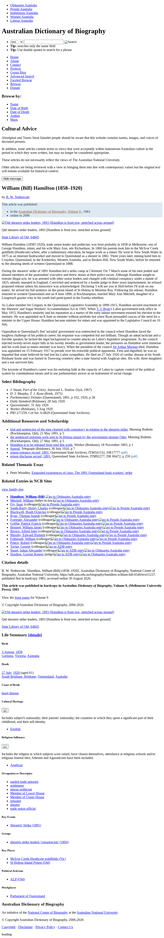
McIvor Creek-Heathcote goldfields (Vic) (38, 859)
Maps (14, 119)
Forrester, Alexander (24, 519)
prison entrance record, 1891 (29, 452)
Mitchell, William (22, 500)
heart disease (10, 693)
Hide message (12, 178)
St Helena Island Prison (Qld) (30, 862)
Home (14, 57)
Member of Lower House (27, 793)
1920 (16, 672)
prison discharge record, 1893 (30, 456)
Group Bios (18, 72)
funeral (15, 448)
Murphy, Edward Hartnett (27, 535)
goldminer (17, 785)
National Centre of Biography (48, 912)
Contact (15, 65)
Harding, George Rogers (27, 554)
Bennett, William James (26, 527)
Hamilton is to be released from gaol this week (41, 445)
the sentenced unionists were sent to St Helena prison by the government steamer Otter (68, 437)
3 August (8, 652)
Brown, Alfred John (23, 531)
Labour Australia (21, 20)
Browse (15, 84)
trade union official (23, 808)
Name (14, 104)
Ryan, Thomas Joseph (25, 516)
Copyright (8, 927)
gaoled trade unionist (24, 782)
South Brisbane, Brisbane (19, 676)
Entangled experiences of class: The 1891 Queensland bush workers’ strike (82, 473)
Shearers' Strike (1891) (25, 825)
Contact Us (65, 927)
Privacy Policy (45, 927)
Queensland (46, 676)
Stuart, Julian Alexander (26, 550)
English (15, 729)
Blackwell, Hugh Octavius (28, 512)
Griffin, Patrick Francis (25, 523)
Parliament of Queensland (27, 896)
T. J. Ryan (103, 309)
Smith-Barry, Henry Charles (29, 508)
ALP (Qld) (17, 879)
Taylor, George (20, 546)
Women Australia (22, 17)
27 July (6, 672)
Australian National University (97, 912)
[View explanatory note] (5, 710)
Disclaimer (25, 927)
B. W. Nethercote (17, 197)
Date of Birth (19, 108)
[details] (35, 635)
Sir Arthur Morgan (125, 347)
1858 (19, 652)
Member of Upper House (27, 797)
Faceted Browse (21, 80)
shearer (15, 805)
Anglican (16, 765)
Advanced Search (22, 76)
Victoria (20, 656)
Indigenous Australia (24, 13)
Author (15, 116)
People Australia (21, 9)
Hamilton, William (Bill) (27, 496)
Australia (33, 656)
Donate (15, 88)
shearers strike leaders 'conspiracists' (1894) (39, 842)
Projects (15, 68)
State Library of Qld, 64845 (20, 237)
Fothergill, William (22, 539)
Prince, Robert (20, 543)
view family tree (12, 489)
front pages (22, 597)
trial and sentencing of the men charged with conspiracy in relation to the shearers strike (69, 429)
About (14, 61)
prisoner (15, 801)
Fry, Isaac (16, 504)
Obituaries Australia (23, 5)
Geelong (7, 656)
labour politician (21, 789)
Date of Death (19, 112)
